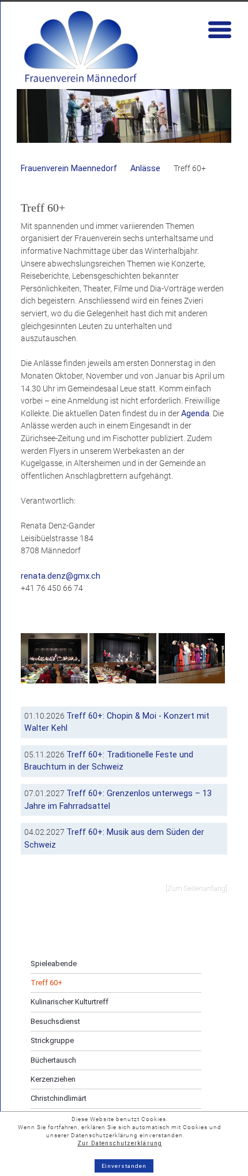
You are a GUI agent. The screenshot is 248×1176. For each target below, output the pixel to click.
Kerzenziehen (53, 1079)
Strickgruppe (52, 1040)
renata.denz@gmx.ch (60, 576)
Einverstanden (124, 1166)
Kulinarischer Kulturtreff (69, 1001)
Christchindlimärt (59, 1098)
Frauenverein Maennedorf (69, 168)
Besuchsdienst (55, 1021)
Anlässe (145, 168)
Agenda (195, 414)
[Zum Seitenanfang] (196, 889)
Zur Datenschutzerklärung (119, 1143)
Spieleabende (54, 963)
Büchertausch (53, 1060)
